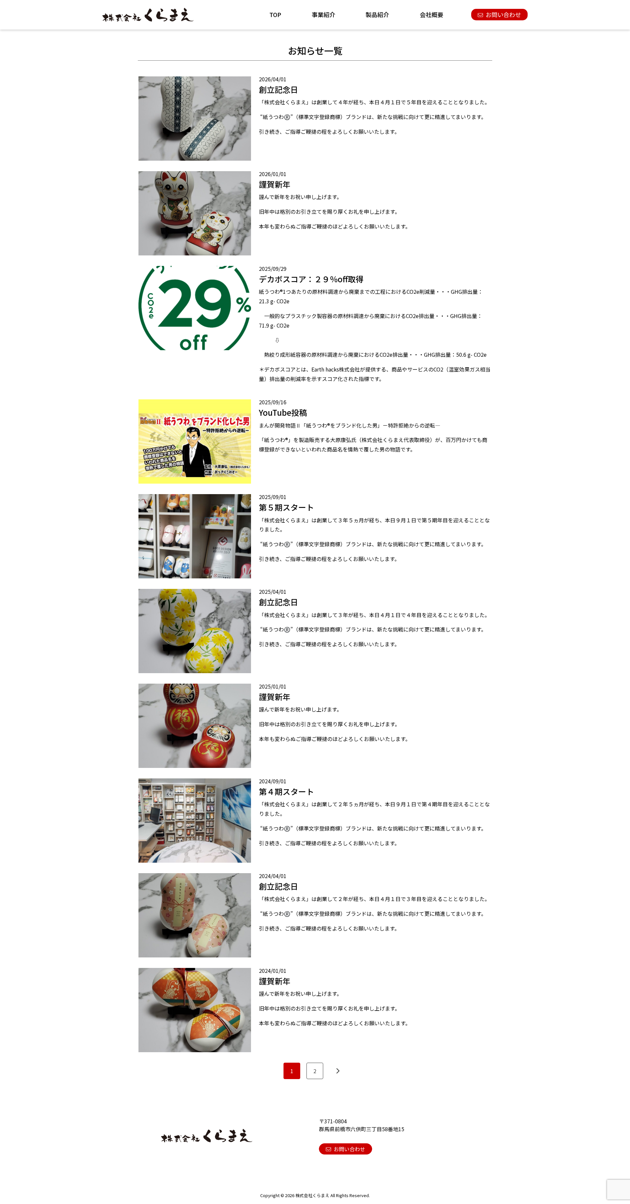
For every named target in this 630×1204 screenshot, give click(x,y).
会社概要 (431, 14)
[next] (337, 1071)
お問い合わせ (503, 14)
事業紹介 (323, 14)
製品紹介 (377, 14)
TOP (275, 14)
